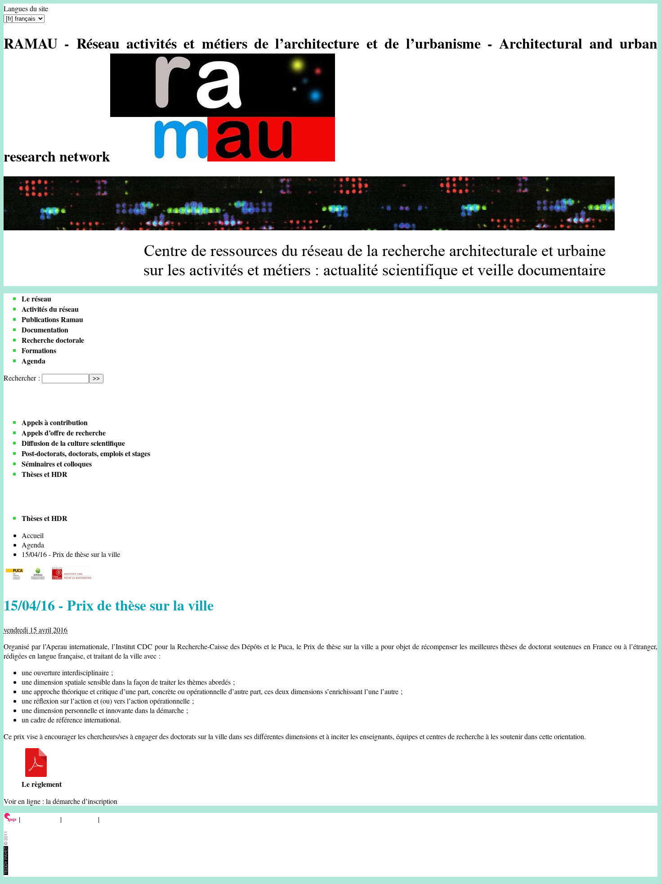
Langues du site (26, 8)
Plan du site (79, 819)
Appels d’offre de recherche (64, 432)
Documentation (45, 329)
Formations (39, 350)
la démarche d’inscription (81, 801)
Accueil (33, 535)
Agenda (33, 360)
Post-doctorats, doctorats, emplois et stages (86, 453)
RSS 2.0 (114, 819)
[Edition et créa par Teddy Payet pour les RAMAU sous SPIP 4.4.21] (6, 872)
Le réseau (36, 298)
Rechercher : (22, 377)
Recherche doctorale (53, 340)
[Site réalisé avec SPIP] (10, 819)
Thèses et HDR (44, 474)
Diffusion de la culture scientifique (73, 443)
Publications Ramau (52, 319)
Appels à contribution (55, 422)
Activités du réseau (50, 309)
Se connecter (40, 819)
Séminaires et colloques (57, 463)
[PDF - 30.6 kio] (36, 774)
